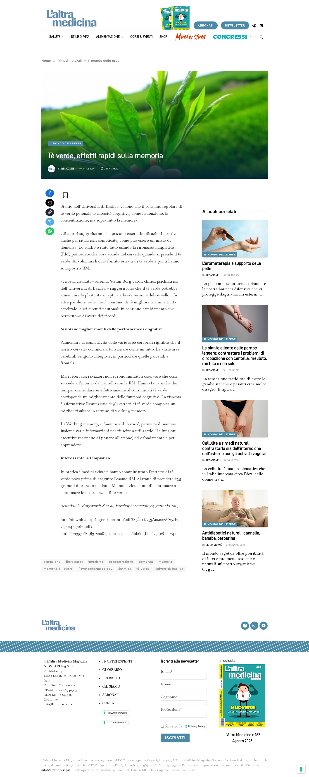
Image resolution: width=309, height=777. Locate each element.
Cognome (169, 696)
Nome (166, 684)
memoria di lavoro (58, 568)
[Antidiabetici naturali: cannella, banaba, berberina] (235, 508)
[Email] (49, 203)
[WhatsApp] (49, 231)
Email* (166, 671)
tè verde (143, 568)
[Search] (261, 37)
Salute (54, 36)
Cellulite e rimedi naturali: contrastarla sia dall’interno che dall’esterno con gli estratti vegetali (235, 448)
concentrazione (121, 561)
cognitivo (95, 561)
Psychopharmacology (95, 568)
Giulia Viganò (214, 545)
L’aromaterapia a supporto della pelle (231, 266)
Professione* (171, 709)
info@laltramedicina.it (59, 704)
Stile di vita (80, 36)
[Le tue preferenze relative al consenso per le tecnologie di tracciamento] (301, 769)
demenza (146, 561)
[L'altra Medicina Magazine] (71, 19)
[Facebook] (49, 193)
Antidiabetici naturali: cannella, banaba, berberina (231, 535)
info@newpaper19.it (55, 770)
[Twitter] (49, 222)
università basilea (169, 568)
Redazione (67, 168)
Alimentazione (108, 36)
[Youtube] (263, 626)
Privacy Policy (196, 726)
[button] (66, 195)
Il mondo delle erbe (65, 143)
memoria (165, 561)
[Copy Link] (49, 212)
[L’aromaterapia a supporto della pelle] (235, 238)
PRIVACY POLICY (117, 712)
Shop (163, 36)
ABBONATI (205, 25)
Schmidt (124, 568)
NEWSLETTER (235, 25)
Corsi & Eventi (141, 36)
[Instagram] (254, 626)
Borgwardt (74, 561)
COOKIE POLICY (117, 722)
